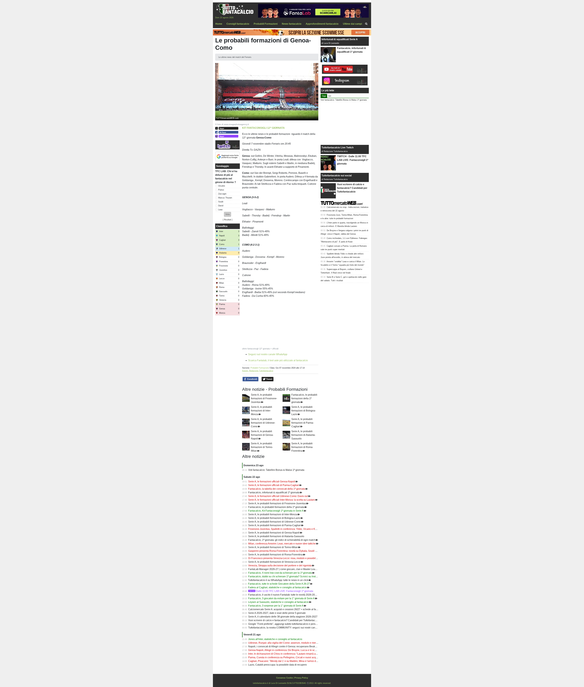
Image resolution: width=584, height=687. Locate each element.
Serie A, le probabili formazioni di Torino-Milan (262, 447)
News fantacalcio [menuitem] (291, 24)
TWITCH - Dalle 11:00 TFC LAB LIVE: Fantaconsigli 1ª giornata (352, 160)
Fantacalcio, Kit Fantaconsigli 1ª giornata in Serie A (276, 510)
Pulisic (221, 190)
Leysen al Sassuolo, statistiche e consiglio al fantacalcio (278, 602)
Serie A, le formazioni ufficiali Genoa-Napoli (271, 481)
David (220, 206)
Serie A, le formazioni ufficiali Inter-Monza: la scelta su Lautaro (281, 499)
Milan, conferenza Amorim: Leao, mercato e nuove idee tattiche (282, 543)
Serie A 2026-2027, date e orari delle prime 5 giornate (277, 613)
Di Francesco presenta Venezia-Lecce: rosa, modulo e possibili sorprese (287, 558)
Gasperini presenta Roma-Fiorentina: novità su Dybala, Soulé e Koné (285, 551)
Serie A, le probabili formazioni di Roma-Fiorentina (302, 447)
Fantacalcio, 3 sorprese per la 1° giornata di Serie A (276, 605)
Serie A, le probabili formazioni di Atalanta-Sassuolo (303, 435)
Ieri (329, 96)
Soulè (220, 202)
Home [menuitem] (218, 24)
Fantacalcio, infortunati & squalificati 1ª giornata (273, 492)
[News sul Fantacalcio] (234, 9)
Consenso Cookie (284, 678)
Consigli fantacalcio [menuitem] (237, 24)
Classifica (221, 226)
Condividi (252, 379)
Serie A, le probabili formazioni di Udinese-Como (263, 423)
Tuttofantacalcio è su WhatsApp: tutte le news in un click (278, 580)
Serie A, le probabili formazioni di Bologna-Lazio (303, 411)
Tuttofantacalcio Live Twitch (338, 147)
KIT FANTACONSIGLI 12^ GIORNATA (263, 128)
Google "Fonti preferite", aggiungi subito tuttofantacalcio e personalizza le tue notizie (293, 624)
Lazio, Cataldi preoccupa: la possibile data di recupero (277, 664)
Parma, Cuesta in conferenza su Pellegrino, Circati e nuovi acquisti (284, 657)
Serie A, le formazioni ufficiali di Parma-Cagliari (273, 485)
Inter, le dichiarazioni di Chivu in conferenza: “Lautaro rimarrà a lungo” (285, 653)
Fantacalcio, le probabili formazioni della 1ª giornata (304, 398)
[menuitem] (366, 24)
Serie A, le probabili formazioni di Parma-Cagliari (302, 423)
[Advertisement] (345, 123)
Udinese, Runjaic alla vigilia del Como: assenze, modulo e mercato (284, 643)
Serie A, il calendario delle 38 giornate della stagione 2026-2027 (282, 616)
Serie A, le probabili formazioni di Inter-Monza (261, 411)
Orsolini (221, 186)
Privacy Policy (301, 678)
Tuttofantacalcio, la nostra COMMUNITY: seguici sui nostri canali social (286, 627)
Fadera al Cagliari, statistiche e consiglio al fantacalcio (277, 587)
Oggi (324, 96)
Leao (220, 209)
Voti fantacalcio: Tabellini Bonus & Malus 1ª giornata (276, 470)
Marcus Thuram (225, 198)
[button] (227, 214)
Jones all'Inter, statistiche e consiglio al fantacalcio (275, 639)
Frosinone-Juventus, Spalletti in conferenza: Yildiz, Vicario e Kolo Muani (287, 529)
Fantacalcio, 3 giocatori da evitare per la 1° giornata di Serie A (281, 598)
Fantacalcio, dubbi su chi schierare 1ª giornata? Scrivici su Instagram (285, 576)
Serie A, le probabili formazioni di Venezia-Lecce (274, 562)
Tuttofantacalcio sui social (337, 175)
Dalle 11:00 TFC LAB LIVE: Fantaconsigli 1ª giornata (281, 591)
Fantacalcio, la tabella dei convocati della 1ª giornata (276, 489)
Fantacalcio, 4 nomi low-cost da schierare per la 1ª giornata (280, 573)
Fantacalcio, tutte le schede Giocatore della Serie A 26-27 (279, 583)
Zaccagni (222, 194)
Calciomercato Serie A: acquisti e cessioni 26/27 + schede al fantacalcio (287, 609)
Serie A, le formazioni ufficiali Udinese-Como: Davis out (278, 496)
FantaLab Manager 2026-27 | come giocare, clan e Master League (283, 569)
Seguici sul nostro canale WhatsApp (267, 354)
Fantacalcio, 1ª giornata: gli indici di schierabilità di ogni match (281, 540)
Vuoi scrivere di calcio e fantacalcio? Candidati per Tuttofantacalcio (284, 620)
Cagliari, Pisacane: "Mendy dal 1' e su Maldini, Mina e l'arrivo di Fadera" (287, 661)
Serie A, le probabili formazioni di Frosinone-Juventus (264, 398)
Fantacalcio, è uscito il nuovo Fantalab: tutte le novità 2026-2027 (283, 594)
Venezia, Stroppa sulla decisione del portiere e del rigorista (280, 565)
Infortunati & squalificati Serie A (340, 39)
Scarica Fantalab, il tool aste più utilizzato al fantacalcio (278, 360)
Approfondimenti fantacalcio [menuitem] (322, 24)
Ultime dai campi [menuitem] (352, 24)
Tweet (269, 379)
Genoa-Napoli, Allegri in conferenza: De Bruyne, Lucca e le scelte (283, 650)
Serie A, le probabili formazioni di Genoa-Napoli (262, 435)
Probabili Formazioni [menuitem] (266, 24)
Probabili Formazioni (259, 368)
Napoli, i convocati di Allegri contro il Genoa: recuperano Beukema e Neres (288, 646)
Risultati (227, 220)
